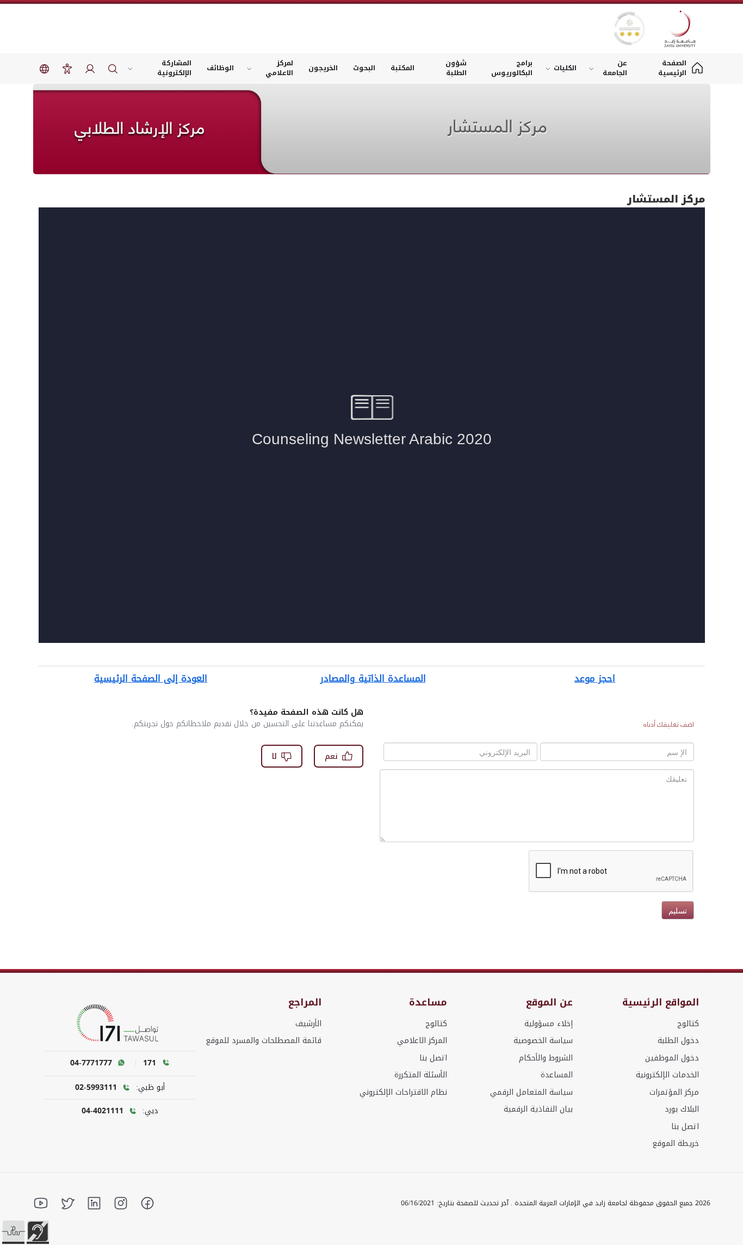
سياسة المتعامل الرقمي (531, 1092)
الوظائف (220, 68)
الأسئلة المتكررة (420, 1075)
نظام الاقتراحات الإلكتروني (403, 1092)
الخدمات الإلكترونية (667, 1075)
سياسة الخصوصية (543, 1040)
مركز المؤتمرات (674, 1092)
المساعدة (557, 1075)
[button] (13, 1231)
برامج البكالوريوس (512, 68)
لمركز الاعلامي (279, 68)
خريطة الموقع (675, 1143)
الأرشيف (308, 1023)
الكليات (565, 68)
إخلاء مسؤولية (548, 1023)
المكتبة (402, 68)
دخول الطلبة (678, 1040)
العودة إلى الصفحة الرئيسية (150, 678)
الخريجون (323, 68)
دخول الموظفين (672, 1058)
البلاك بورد (682, 1109)
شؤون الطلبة (456, 68)
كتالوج (688, 1023)
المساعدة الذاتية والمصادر (373, 678)
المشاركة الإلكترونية (174, 68)
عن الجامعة (615, 68)
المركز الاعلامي (422, 1040)
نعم (331, 756)
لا (274, 756)
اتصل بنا (685, 1126)
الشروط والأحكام (546, 1058)
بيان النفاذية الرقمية (538, 1109)
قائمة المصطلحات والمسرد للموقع (263, 1040)
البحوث (364, 68)
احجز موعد (594, 678)
